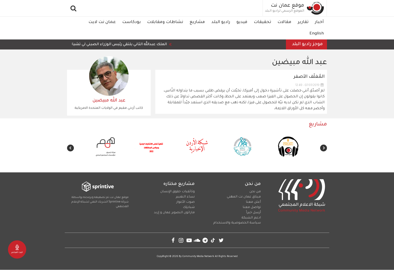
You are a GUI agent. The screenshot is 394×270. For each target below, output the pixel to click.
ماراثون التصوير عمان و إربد (174, 213)
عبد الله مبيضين (108, 100)
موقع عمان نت (287, 6)
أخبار (319, 22)
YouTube (189, 240)
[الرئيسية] (315, 8)
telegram (205, 240)
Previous (323, 148)
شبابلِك (189, 207)
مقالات (284, 22)
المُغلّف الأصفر (309, 77)
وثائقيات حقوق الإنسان (177, 192)
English (316, 33)
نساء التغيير (185, 197)
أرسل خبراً (253, 213)
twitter (221, 240)
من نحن (255, 192)
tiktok (213, 240)
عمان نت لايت (102, 22)
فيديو (241, 22)
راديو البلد (220, 22)
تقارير (303, 22)
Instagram (181, 240)
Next (70, 148)
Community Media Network (198, 256)
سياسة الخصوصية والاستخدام (237, 223)
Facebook (173, 240)
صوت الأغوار (185, 202)
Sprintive (115, 202)
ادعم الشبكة (251, 218)
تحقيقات (262, 22)
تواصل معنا (252, 207)
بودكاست (131, 22)
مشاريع (197, 22)
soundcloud (197, 240)
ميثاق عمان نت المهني (244, 197)
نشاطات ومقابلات (165, 22)
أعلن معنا (253, 202)
